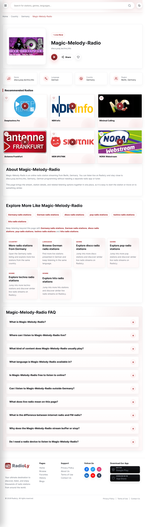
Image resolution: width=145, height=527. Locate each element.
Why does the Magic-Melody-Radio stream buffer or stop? (44, 428)
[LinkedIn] (86, 475)
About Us (65, 471)
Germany (25, 16)
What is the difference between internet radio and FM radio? (45, 415)
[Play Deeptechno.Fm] (25, 106)
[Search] (129, 5)
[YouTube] (93, 475)
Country (14, 16)
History (42, 478)
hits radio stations (17, 221)
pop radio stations (99, 214)
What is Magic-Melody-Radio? (27, 321)
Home (5, 16)
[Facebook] (86, 469)
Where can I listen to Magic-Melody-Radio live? (37, 335)
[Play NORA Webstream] (120, 142)
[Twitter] (93, 469)
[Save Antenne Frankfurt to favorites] (6, 134)
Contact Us (66, 478)
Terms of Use (67, 474)
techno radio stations (124, 214)
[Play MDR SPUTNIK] (72, 142)
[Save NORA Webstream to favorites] (101, 134)
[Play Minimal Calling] (120, 106)
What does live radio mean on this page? (33, 401)
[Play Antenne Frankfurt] (25, 142)
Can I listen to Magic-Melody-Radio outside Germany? (41, 388)
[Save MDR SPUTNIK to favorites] (54, 134)
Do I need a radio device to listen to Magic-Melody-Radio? (44, 441)
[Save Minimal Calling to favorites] (101, 98)
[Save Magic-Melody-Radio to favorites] (78, 57)
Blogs (41, 481)
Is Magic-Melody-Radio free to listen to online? (37, 375)
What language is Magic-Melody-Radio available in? (40, 361)
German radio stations (48, 214)
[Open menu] (5, 5)
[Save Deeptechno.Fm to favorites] (6, 98)
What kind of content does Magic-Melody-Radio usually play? (46, 348)
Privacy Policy (67, 468)
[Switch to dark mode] (139, 5)
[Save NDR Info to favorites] (54, 98)
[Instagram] (99, 469)
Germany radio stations (19, 214)
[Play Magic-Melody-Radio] (54, 57)
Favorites (43, 474)
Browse (42, 471)
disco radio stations (74, 214)
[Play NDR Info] (72, 106)
